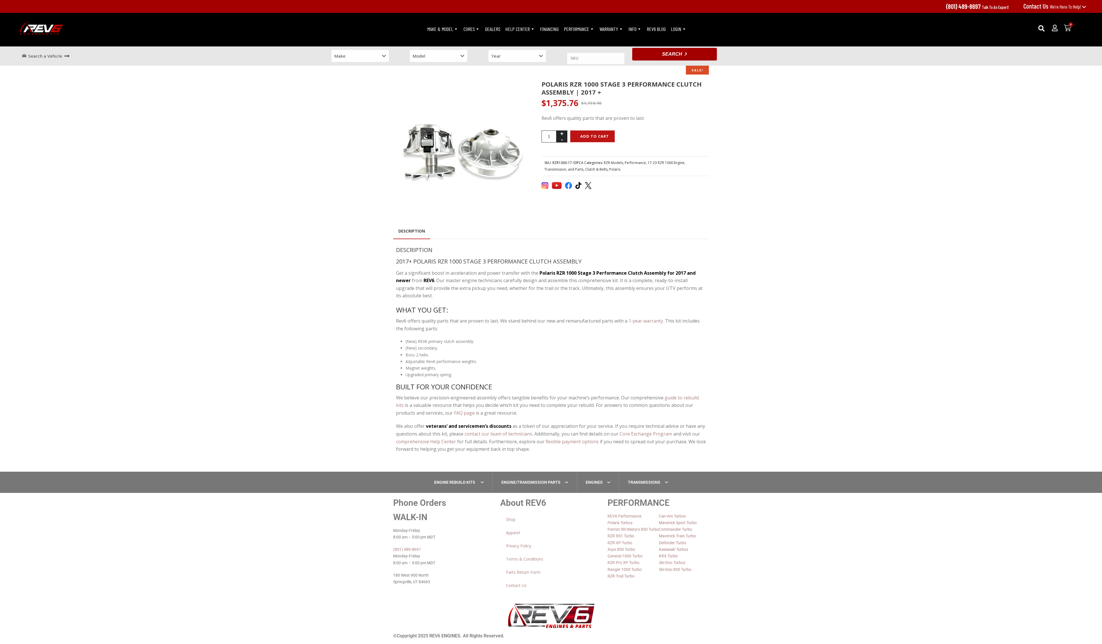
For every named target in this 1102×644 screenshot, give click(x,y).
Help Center (517, 29)
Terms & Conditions (524, 559)
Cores (469, 29)
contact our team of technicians (498, 434)
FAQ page (464, 413)
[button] (1041, 28)
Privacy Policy (518, 546)
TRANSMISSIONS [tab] (644, 482)
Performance (635, 162)
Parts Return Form (523, 572)
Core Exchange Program (646, 434)
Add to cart (594, 136)
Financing (549, 29)
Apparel (513, 532)
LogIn (676, 29)
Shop (510, 519)
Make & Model (440, 29)
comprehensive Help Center (426, 441)
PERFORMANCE (576, 29)
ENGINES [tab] (594, 482)
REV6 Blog (656, 29)
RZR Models (613, 162)
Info (632, 29)
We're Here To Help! (1052, 6)
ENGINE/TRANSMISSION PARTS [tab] (530, 482)
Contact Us (516, 585)
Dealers (492, 29)
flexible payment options (572, 441)
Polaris (614, 169)
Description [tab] (411, 231)
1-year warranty (645, 321)
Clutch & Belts (596, 169)
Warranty (608, 29)
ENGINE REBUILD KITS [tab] (455, 482)
